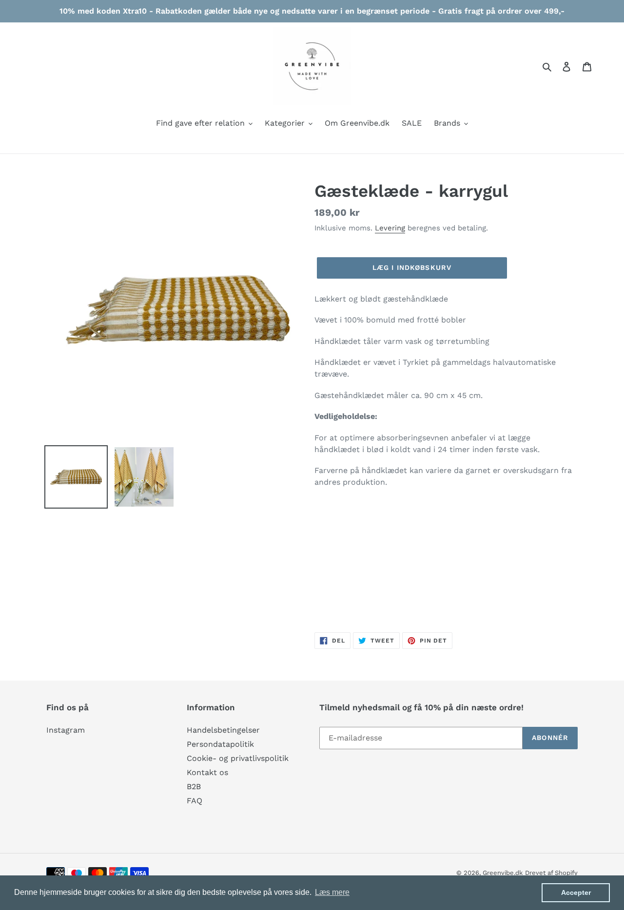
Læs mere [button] (332, 892)
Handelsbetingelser (223, 730)
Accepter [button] (576, 892)
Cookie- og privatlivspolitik (238, 758)
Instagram (65, 730)
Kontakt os (207, 772)
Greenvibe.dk (503, 872)
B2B (194, 786)
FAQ (194, 800)
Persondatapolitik (220, 744)
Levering (390, 228)
